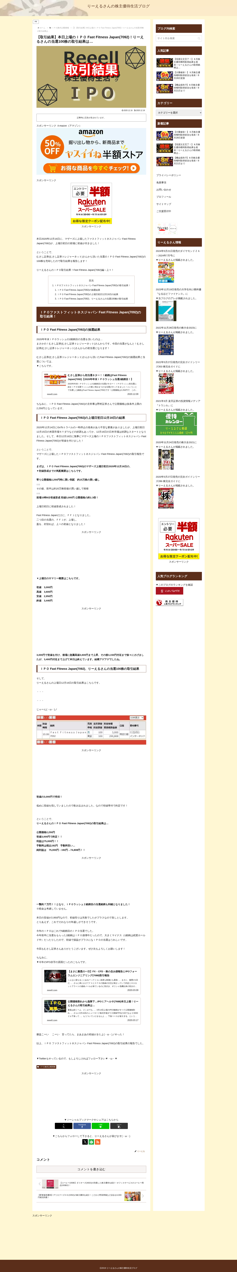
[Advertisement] (91, 553)
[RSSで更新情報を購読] (97, 1142)
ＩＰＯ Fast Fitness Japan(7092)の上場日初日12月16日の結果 (87, 294)
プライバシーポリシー (168, 175)
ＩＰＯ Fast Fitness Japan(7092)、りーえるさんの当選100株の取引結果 (92, 298)
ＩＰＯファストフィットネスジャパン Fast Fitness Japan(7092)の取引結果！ (92, 285)
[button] (119, 1126)
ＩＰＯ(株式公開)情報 (47, 1067)
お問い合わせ (163, 189)
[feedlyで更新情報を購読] (91, 1142)
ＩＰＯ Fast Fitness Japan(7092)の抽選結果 (78, 290)
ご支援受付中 (163, 211)
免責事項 (161, 182)
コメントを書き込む (91, 1169)
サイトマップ (163, 204)
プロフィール (163, 196)
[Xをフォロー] (85, 1142)
